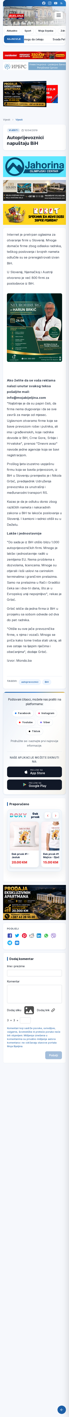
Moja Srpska (45, 30)
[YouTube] (55, 3)
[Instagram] (49, 3)
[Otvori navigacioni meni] (58, 15)
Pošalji (53, 1055)
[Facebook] (43, 3)
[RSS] (61, 3)
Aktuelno (12, 30)
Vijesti (6, 119)
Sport (28, 30)
